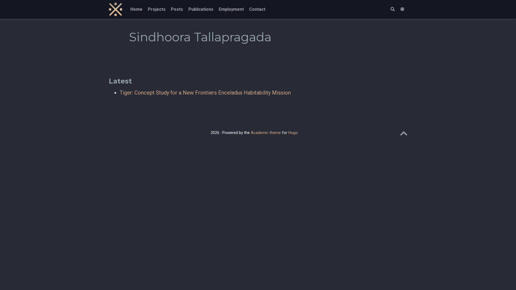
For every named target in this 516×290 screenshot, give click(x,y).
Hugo (293, 132)
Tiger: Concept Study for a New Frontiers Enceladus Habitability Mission (205, 92)
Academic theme (266, 132)
